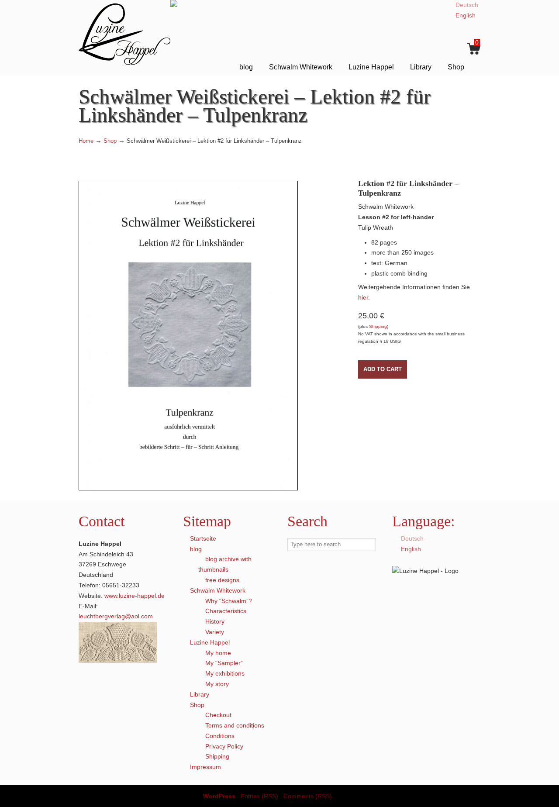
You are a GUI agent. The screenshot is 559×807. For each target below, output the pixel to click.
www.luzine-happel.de (134, 595)
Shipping (378, 326)
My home (218, 652)
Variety (214, 631)
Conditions (220, 735)
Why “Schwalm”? (228, 600)
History (214, 621)
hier (363, 297)
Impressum (205, 766)
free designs (222, 579)
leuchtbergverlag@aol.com (116, 616)
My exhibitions (225, 673)
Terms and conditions (234, 725)
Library (199, 694)
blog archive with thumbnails (225, 564)
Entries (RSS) (259, 796)
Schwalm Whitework (217, 590)
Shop (110, 141)
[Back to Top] (548, 796)
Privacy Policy (224, 746)
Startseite (203, 538)
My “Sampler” (224, 662)
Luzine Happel (124, 34)
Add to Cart (382, 369)
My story (217, 683)
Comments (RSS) (307, 796)
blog (196, 548)
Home (86, 141)
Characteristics (225, 610)
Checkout (218, 714)
